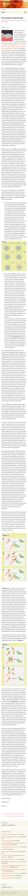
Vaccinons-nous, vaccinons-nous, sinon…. (10, 873)
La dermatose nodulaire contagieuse (9, 834)
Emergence (19, 20)
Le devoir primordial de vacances (16, 816)
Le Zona (3, 849)
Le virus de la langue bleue (7, 840)
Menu (2, 12)
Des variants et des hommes (7, 878)
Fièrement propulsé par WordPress (9, 893)
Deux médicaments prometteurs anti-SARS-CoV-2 (12, 861)
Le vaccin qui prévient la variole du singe (10, 851)
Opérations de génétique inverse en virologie (11, 836)
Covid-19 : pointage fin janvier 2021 (12, 814)
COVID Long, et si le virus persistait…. (9, 859)
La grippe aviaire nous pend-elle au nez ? (10, 847)
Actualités (14, 20)
